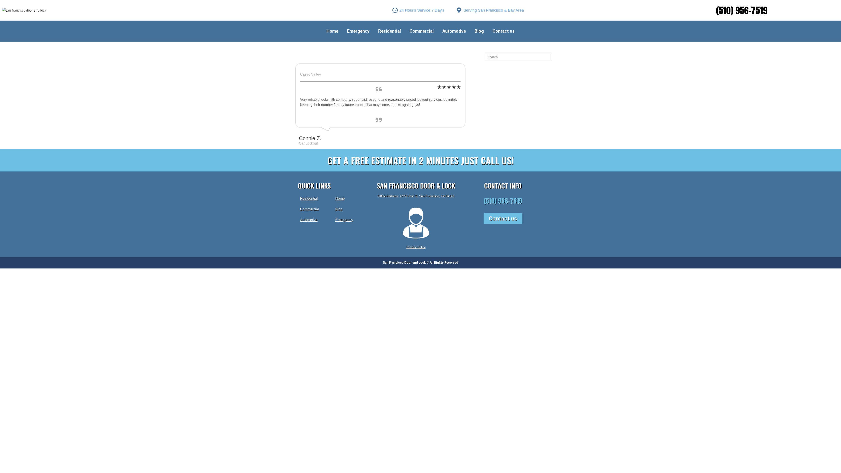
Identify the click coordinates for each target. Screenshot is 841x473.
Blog (479, 31)
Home (332, 31)
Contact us (504, 31)
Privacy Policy (416, 247)
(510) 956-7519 (741, 10)
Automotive (454, 31)
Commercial (422, 31)
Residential (389, 31)
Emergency (358, 31)
